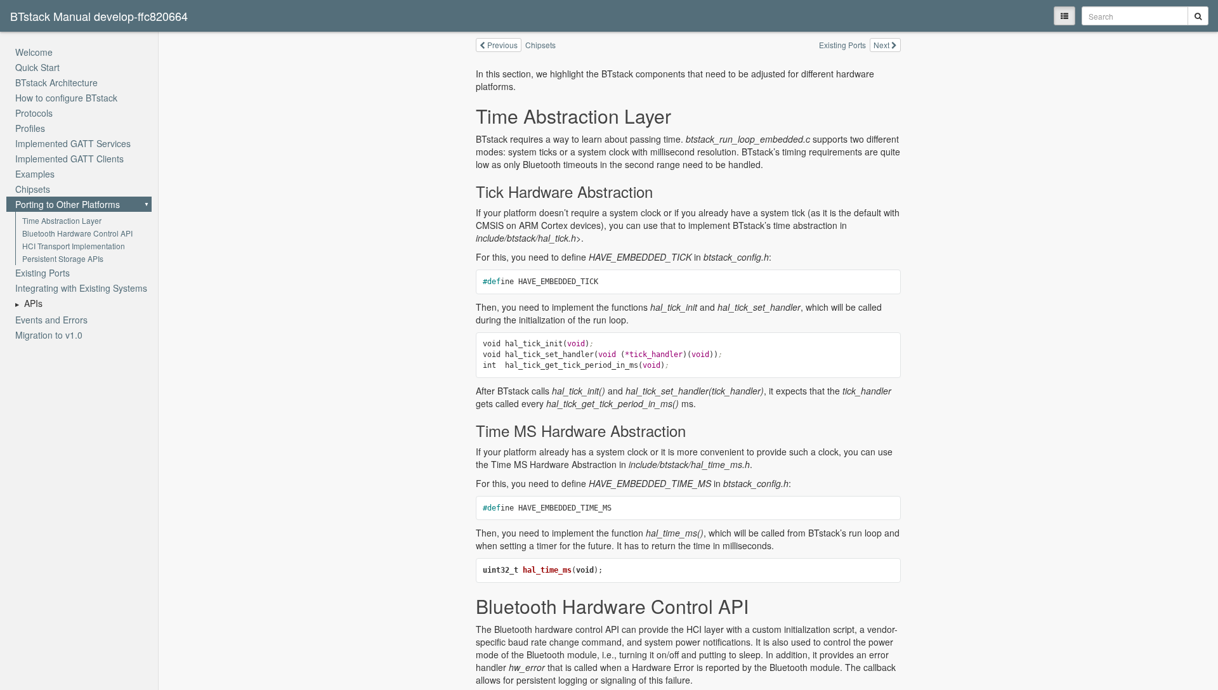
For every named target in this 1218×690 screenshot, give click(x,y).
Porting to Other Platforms (67, 204)
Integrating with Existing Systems (81, 288)
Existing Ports (42, 272)
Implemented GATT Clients (69, 158)
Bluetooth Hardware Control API (77, 233)
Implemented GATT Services (73, 143)
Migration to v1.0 (48, 335)
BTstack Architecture (56, 82)
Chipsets (32, 189)
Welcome (34, 52)
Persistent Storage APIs (62, 258)
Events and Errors (51, 319)
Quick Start (37, 67)
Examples (35, 173)
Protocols (34, 113)
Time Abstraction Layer (62, 220)
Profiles (30, 128)
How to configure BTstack (66, 97)
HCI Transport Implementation (73, 245)
